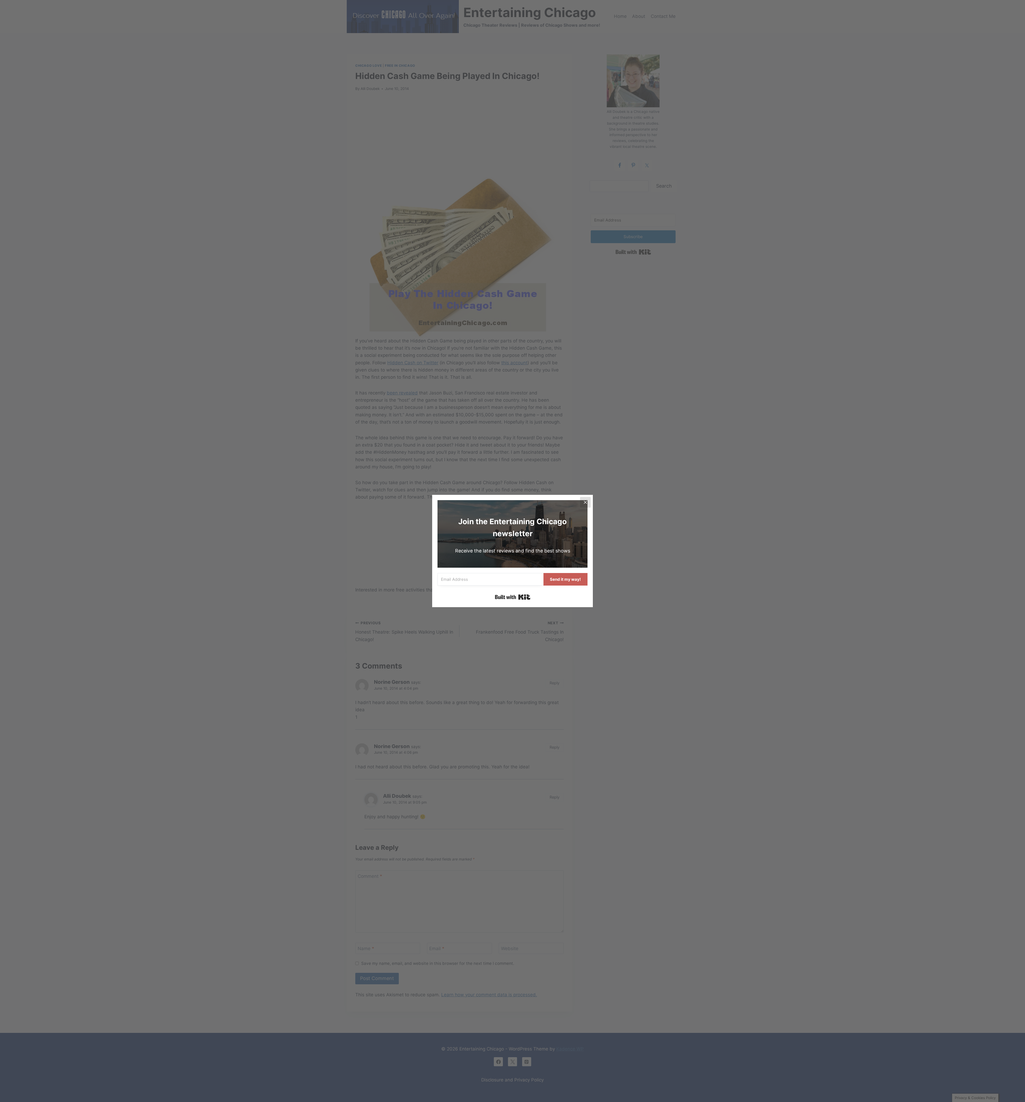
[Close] (585, 502)
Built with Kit (512, 597)
